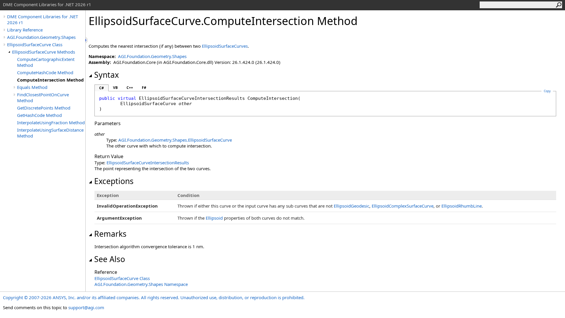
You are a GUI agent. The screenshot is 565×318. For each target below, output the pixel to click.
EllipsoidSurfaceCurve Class (34, 44)
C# (101, 87)
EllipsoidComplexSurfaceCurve (402, 206)
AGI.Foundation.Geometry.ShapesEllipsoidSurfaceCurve (175, 140)
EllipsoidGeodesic (351, 206)
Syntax (106, 74)
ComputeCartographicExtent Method (45, 62)
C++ (130, 87)
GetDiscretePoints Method (43, 108)
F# (144, 87)
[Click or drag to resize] (86, 40)
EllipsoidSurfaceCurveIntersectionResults (148, 162)
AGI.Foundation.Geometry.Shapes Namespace (141, 284)
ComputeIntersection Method (50, 80)
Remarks (110, 233)
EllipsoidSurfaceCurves (225, 46)
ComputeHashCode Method (45, 72)
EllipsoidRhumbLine (461, 206)
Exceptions (114, 181)
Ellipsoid (214, 218)
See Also (109, 259)
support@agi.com (86, 307)
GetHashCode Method (39, 115)
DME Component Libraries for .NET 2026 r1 (42, 19)
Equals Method (32, 87)
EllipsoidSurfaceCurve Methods (43, 52)
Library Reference (25, 30)
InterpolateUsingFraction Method (51, 122)
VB (115, 87)
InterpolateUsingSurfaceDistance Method (50, 133)
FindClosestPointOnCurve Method (43, 97)
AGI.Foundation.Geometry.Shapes (41, 37)
